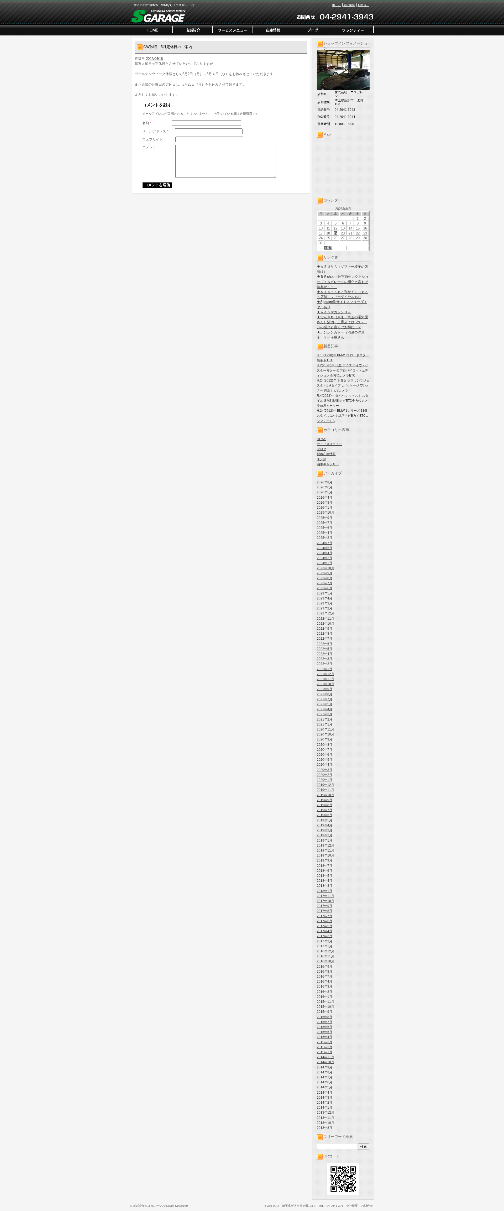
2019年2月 (324, 835)
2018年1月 (324, 891)
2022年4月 (324, 654)
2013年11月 (325, 1118)
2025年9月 (324, 518)
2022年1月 (324, 669)
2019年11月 (325, 790)
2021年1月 (324, 724)
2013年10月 (325, 1123)
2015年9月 (324, 1012)
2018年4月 (324, 881)
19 (335, 233)
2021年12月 (325, 674)
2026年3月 (324, 502)
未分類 (321, 459)
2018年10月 (325, 855)
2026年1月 (324, 507)
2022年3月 (324, 659)
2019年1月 (324, 840)
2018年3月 (324, 886)
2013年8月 (324, 1128)
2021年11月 (325, 679)
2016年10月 (325, 961)
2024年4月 (324, 553)
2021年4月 (324, 709)
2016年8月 (324, 971)
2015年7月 (324, 1022)
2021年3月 (324, 714)
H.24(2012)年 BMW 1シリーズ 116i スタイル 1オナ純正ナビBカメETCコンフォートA (343, 415)
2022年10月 (325, 623)
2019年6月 (324, 815)
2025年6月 (324, 528)
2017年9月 (324, 906)
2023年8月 (324, 578)
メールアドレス (155, 131)
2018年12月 (325, 845)
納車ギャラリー (328, 464)
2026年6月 (324, 487)
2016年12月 (325, 951)
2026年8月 (324, 482)
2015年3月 (324, 1042)
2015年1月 (324, 1052)
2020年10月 (325, 734)
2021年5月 (324, 704)
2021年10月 (325, 684)
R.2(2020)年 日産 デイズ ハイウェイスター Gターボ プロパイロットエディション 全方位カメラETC (342, 370)
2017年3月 (324, 936)
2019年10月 (325, 795)
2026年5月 (324, 492)
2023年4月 (324, 598)
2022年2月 (324, 664)
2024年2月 (324, 558)
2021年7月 (324, 699)
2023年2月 (324, 608)
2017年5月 (324, 926)
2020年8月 (324, 745)
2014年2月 (324, 1102)
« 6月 (328, 248)
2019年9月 (324, 800)
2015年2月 (324, 1047)
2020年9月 (324, 739)
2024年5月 (324, 548)
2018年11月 (325, 850)
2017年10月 (325, 901)
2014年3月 (324, 1097)
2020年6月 (324, 754)
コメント (149, 147)
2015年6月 (324, 1027)
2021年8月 (324, 694)
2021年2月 (324, 719)
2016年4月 (324, 981)
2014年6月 (324, 1082)
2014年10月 (325, 1062)
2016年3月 (324, 986)
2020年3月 (324, 770)
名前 (146, 123)
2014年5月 (324, 1087)
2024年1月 (324, 563)
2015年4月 (324, 1037)
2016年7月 (324, 976)
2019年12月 (325, 785)
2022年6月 (324, 644)
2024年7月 (324, 543)
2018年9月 (324, 860)
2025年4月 (324, 533)
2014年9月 (324, 1067)
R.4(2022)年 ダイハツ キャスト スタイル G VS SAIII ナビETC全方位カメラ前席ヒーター (342, 401)
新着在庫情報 (326, 454)
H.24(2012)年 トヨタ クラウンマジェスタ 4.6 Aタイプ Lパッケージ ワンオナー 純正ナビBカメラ (343, 385)
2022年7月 (324, 638)
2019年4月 (324, 825)
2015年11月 (325, 1002)
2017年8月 (324, 911)
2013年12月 (325, 1112)
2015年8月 (324, 1017)
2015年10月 (325, 1007)
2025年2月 (324, 538)
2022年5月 (324, 649)
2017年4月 (324, 931)
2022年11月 (325, 618)
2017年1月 (324, 946)
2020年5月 (324, 759)
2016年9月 (324, 966)
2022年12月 (325, 613)
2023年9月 (324, 573)
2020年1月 (324, 780)
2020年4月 (324, 764)
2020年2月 (324, 775)
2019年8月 (324, 805)
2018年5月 (324, 876)
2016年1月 (324, 997)
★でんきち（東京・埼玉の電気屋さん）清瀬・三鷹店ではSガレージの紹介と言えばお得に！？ (342, 322)
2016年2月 (324, 992)
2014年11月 (325, 1057)
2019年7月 (324, 810)
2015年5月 (324, 1032)
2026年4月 (324, 497)
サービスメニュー (329, 444)
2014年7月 (324, 1077)
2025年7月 (324, 523)
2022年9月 (324, 628)
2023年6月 (324, 588)
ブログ (321, 449)
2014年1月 (324, 1107)
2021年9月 (324, 689)
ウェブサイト (152, 139)
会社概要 (349, 5)
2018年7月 (324, 866)
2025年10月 (325, 512)
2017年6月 (324, 921)
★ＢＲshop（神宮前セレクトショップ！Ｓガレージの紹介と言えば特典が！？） (343, 282)
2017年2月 (324, 941)
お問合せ (363, 5)
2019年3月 (324, 830)
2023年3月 (324, 603)
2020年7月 (324, 749)
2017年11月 (325, 896)
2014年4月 (324, 1092)
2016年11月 (325, 956)
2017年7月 (324, 916)
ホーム (336, 5)
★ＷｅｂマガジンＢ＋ (334, 312)
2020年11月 (325, 729)
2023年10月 (325, 568)
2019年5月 (324, 820)
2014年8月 (324, 1072)
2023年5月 (324, 593)
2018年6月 (324, 871)
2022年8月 (324, 633)
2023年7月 (324, 583)
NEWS (321, 439)
